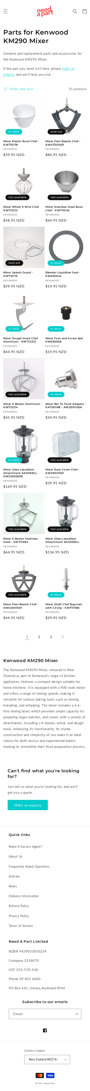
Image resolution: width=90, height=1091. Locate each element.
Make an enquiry (27, 805)
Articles (14, 876)
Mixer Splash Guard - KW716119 (18, 274)
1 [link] (27, 637)
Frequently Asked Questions (29, 866)
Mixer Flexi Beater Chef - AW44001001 (20, 606)
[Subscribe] (76, 1014)
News (13, 886)
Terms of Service (21, 926)
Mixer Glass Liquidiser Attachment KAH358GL (62, 540)
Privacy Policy (19, 916)
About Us (15, 856)
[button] (5, 11)
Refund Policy (19, 906)
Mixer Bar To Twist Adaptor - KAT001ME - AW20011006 (65, 405)
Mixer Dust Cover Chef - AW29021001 (62, 471)
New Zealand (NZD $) (43, 1059)
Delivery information (24, 896)
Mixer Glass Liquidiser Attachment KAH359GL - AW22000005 (21, 473)
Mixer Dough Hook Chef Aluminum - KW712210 (20, 340)
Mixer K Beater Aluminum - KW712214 (22, 405)
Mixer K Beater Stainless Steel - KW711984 (20, 540)
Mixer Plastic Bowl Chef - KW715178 (21, 143)
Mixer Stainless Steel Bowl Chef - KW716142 (64, 208)
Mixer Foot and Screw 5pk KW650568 (64, 340)
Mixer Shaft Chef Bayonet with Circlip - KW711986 (63, 606)
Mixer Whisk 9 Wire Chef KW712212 (21, 208)
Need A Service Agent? (25, 846)
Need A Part (49, 1083)
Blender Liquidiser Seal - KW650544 (62, 274)
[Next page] (63, 637)
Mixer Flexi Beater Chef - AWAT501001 (63, 143)
